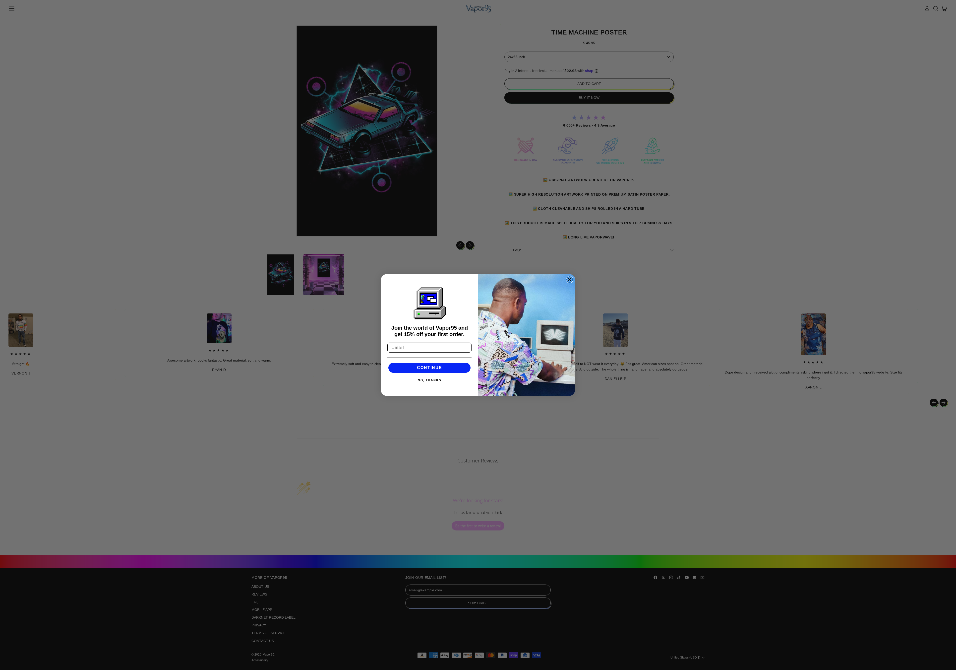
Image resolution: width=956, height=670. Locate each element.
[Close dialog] (570, 280)
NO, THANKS (429, 380)
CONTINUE (429, 368)
